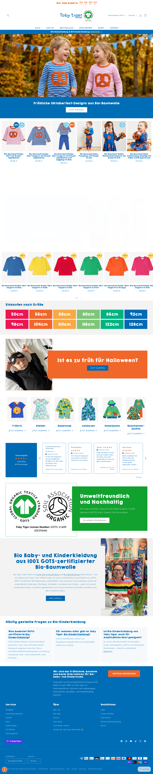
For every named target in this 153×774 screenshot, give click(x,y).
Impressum (82, 769)
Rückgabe (9, 710)
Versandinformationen (14, 714)
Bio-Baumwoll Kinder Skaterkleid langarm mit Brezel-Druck (114, 156)
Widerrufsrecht (43, 769)
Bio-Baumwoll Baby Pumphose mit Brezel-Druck (89, 156)
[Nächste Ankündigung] (146, 32)
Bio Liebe (56, 714)
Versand (74, 769)
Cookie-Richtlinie (107, 714)
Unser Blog (57, 722)
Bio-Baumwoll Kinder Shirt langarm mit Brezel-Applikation (39, 156)
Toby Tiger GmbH (17, 769)
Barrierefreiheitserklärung (111, 722)
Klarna (103, 726)
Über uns (56, 710)
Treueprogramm (12, 733)
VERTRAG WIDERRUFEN (124, 673)
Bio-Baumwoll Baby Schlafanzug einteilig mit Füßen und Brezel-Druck (139, 156)
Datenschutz (106, 718)
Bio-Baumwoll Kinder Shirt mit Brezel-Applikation (13, 156)
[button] (8, 15)
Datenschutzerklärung (57, 769)
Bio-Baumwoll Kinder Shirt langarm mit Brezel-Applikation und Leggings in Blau (64, 157)
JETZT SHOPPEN (76, 110)
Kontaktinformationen (95, 769)
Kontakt (9, 718)
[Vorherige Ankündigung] (6, 32)
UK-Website (10, 729)
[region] (93, 458)
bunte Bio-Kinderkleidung (48, 574)
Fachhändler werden (61, 726)
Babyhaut (107, 651)
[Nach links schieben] (71, 298)
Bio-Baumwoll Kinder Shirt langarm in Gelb (39, 287)
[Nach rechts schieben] (81, 298)
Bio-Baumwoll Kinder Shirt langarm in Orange (116, 287)
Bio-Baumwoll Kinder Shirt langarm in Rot (65, 287)
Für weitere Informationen (94, 520)
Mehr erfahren (55, 598)
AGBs (103, 710)
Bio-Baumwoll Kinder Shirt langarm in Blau (14, 287)
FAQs (8, 722)
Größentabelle (11, 726)
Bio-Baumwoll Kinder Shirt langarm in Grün (91, 287)
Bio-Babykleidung (72, 574)
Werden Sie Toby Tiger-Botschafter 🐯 (68, 729)
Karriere (56, 718)
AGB (68, 769)
